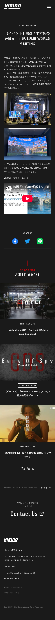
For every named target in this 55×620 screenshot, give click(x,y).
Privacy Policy (10, 593)
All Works (29, 468)
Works (30, 488)
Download (16, 560)
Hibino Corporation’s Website (18, 573)
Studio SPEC (23, 557)
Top (5, 557)
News (6, 560)
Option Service (38, 557)
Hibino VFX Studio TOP (13, 488)
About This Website (13, 587)
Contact (26, 560)
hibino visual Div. (12, 579)
